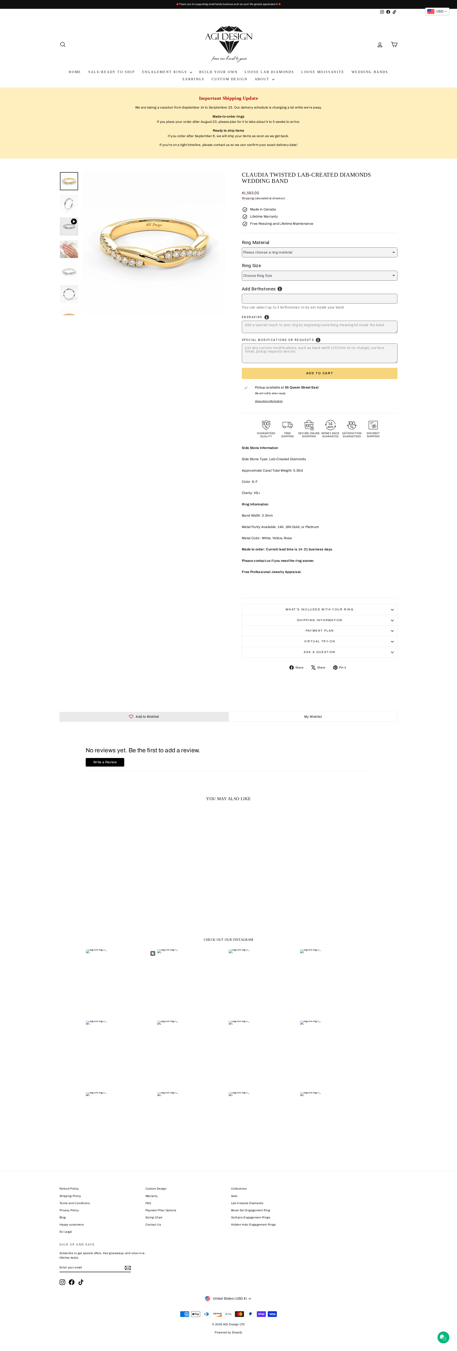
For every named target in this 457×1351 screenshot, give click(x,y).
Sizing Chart (154, 1217)
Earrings (193, 79)
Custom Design (229, 79)
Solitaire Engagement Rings (250, 1217)
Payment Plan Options (160, 1210)
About (263, 79)
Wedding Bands (370, 72)
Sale (234, 1196)
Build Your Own (218, 72)
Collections (239, 1188)
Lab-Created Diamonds (247, 1203)
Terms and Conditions (75, 1203)
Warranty (151, 1196)
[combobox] (319, 299)
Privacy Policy (69, 1210)
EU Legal (66, 1231)
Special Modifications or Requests (278, 340)
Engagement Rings (165, 72)
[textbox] (266, 298)
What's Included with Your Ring (320, 609)
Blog (63, 1217)
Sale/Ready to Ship (111, 72)
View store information (269, 401)
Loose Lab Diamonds (269, 72)
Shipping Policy (70, 1196)
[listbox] (319, 252)
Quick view (99, 888)
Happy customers (72, 1224)
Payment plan (320, 630)
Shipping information (320, 620)
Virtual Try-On (319, 641)
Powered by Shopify (228, 1332)
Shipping (248, 198)
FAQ (148, 1203)
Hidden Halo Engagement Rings (253, 1224)
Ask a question (320, 652)
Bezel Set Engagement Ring (250, 1210)
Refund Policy (69, 1188)
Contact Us (153, 1224)
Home (75, 72)
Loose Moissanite (322, 72)
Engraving (252, 317)
